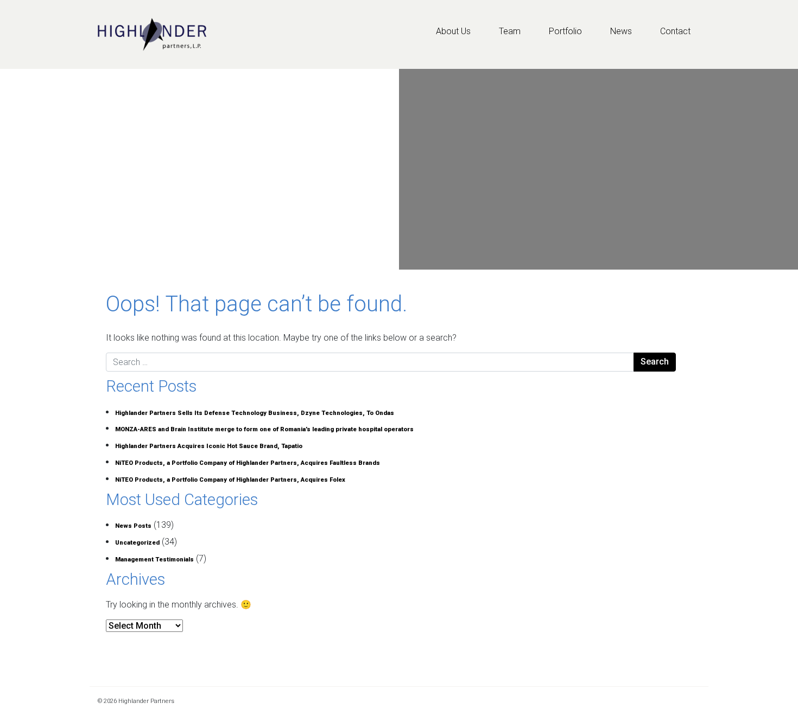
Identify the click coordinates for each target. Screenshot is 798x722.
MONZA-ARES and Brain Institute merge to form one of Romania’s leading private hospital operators (264, 429)
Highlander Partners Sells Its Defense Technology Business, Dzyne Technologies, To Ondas (254, 413)
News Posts (133, 525)
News (621, 31)
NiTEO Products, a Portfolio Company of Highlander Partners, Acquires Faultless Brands (247, 463)
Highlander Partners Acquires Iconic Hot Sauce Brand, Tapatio (208, 446)
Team (510, 31)
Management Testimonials (154, 559)
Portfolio (565, 31)
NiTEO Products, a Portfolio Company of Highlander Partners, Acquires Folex (230, 479)
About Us (453, 31)
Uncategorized (137, 542)
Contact (675, 31)
